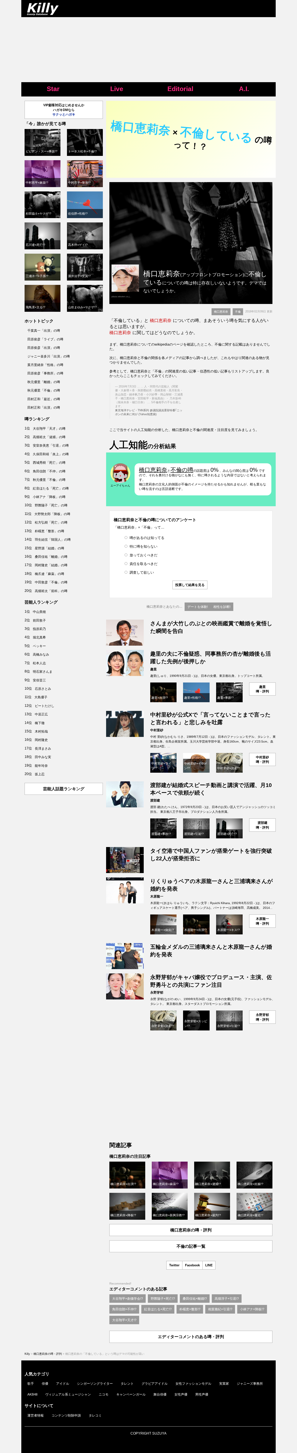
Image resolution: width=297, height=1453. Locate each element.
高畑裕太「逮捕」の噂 (49, 437)
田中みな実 (43, 757)
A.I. (244, 88)
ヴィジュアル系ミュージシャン (68, 1394)
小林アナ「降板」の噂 (49, 497)
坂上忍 (40, 774)
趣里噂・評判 (262, 689)
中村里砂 (156, 730)
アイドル (62, 1383)
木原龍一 (156, 896)
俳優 (45, 1383)
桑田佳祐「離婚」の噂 (51, 556)
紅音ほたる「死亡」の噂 (51, 488)
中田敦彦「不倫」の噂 (51, 582)
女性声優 (180, 1394)
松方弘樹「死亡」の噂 (51, 522)
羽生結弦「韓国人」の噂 (53, 539)
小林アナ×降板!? (252, 1309)
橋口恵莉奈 (221, 311)
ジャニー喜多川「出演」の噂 (48, 356)
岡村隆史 (41, 740)
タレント (127, 1383)
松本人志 (39, 663)
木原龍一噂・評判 (262, 921)
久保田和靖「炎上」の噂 (51, 454)
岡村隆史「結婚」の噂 (51, 565)
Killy (27, 1353)
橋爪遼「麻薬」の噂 (49, 574)
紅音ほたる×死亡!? (158, 1309)
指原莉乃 (39, 629)
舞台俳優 (160, 1394)
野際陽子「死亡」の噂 (51, 505)
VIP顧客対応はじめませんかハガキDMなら (63, 109)
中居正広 (41, 714)
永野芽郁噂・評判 (262, 1017)
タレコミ (95, 1415)
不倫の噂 (181, 470)
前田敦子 (39, 620)
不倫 (238, 311)
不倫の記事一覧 (191, 1246)
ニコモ (103, 1394)
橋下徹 (40, 723)
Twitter (174, 1265)
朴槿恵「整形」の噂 (49, 531)
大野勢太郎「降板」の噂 (52, 514)
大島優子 (40, 697)
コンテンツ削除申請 (66, 1415)
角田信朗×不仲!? (124, 1309)
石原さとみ (43, 689)
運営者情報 (35, 1415)
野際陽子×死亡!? (163, 1298)
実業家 (224, 1383)
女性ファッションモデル (193, 1383)
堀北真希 (39, 637)
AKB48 (32, 1394)
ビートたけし (44, 706)
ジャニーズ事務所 (250, 1383)
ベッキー (39, 646)
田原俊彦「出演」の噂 (43, 347)
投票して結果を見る (190, 585)
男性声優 (201, 1394)
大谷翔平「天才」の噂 (49, 428)
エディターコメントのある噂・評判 (191, 1336)
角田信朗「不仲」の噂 (49, 471)
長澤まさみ (43, 748)
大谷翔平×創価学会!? (127, 1298)
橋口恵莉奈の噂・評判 (191, 1230)
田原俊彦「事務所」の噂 (45, 373)
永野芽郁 (156, 992)
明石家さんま (42, 671)
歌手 (30, 1383)
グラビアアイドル (155, 1383)
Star (53, 88)
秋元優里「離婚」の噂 (43, 382)
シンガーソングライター (95, 1383)
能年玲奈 (41, 765)
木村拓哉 (41, 731)
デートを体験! (197, 607)
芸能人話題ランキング (63, 789)
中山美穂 (39, 612)
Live (116, 88)
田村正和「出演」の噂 (43, 407)
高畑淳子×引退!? (227, 1298)
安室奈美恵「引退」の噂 (51, 445)
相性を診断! (221, 607)
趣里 (153, 669)
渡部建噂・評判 (262, 825)
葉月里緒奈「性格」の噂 (45, 365)
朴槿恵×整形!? (189, 1309)
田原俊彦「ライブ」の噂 (45, 339)
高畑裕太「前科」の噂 (51, 591)
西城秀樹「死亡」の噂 (49, 462)
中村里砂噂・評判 (262, 759)
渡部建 (155, 800)
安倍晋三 (39, 680)
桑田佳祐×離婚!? (195, 1298)
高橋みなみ (41, 654)
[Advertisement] (148, 49)
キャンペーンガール (131, 1394)
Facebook (192, 1265)
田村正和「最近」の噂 (43, 399)
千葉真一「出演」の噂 (43, 330)
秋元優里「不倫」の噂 (43, 390)
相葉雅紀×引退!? (220, 1309)
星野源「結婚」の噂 (49, 548)
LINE (209, 1265)
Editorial (180, 88)
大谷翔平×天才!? (124, 1320)
